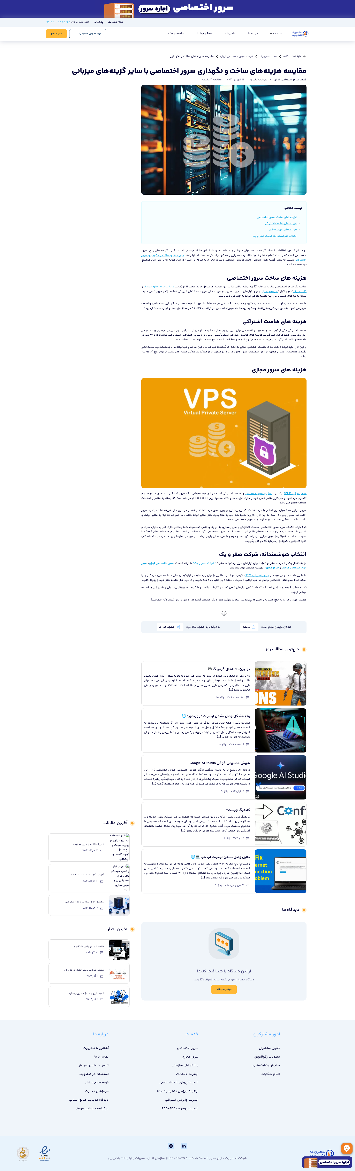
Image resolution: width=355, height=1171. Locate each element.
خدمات (277, 33)
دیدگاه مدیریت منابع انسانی (89, 1099)
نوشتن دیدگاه (224, 989)
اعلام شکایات (270, 1074)
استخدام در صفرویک (94, 1074)
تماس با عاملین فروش (93, 1065)
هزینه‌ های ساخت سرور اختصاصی (277, 217)
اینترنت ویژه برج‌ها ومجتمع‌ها (177, 1091)
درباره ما (253, 33)
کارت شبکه (300, 291)
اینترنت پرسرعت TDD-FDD (180, 1108)
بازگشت (296, 56)
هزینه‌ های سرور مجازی (283, 230)
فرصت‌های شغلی (97, 1082)
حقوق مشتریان (269, 1048)
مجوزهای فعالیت (97, 1091)
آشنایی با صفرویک (96, 1048)
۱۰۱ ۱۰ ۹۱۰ (50, 22)
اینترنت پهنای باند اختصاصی (178, 1082)
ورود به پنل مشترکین (89, 34)
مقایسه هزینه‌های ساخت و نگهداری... (190, 56)
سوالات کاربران (258, 80)
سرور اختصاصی (187, 1048)
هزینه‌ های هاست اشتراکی (281, 223)
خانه (285, 56)
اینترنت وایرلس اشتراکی (181, 1099)
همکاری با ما (204, 33)
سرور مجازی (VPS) (295, 493)
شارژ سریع (56, 34)
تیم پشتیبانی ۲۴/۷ (257, 575)
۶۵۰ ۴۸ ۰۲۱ (64, 22)
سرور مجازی (190, 1056)
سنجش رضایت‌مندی (266, 1065)
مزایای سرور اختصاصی (258, 493)
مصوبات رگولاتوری (267, 1056)
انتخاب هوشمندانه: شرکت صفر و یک (274, 236)
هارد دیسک (151, 287)
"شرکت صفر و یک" (204, 563)
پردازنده (169, 287)
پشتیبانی (98, 22)
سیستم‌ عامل (270, 291)
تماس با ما (230, 33)
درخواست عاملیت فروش (92, 1108)
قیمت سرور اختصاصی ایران (236, 56)
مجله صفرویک (115, 22)
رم (161, 287)
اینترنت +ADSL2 (187, 1074)
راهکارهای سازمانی (185, 1065)
